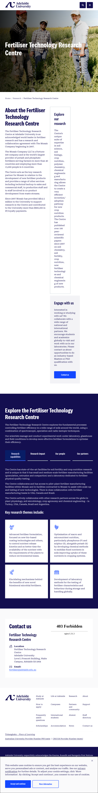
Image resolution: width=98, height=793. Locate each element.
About (85, 696)
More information (45, 784)
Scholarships (42, 726)
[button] (92, 760)
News (71, 726)
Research (73, 696)
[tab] (15, 455)
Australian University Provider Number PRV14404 (27, 739)
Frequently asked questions (41, 717)
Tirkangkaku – (20, 734)
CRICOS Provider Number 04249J (68, 739)
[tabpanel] (49, 533)
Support (86, 704)
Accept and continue (18, 783)
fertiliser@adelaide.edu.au (22, 670)
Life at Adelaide (58, 696)
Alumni (72, 715)
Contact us (65, 374)
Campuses (55, 704)
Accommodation (58, 726)
